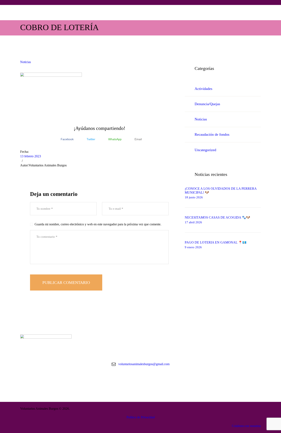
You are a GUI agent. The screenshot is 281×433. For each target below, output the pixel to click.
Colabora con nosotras (246, 426)
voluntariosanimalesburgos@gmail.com (144, 364)
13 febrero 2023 (30, 156)
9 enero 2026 (193, 247)
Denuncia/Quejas (207, 104)
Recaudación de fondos (212, 134)
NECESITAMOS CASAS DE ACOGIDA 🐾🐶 (217, 217)
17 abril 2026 (193, 222)
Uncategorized (205, 150)
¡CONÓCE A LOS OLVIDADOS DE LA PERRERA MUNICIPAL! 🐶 (221, 190)
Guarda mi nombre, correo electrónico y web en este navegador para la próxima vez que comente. (98, 224)
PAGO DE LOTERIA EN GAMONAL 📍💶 (215, 242)
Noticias (25, 62)
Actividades (203, 89)
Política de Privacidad (141, 417)
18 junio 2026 (194, 197)
